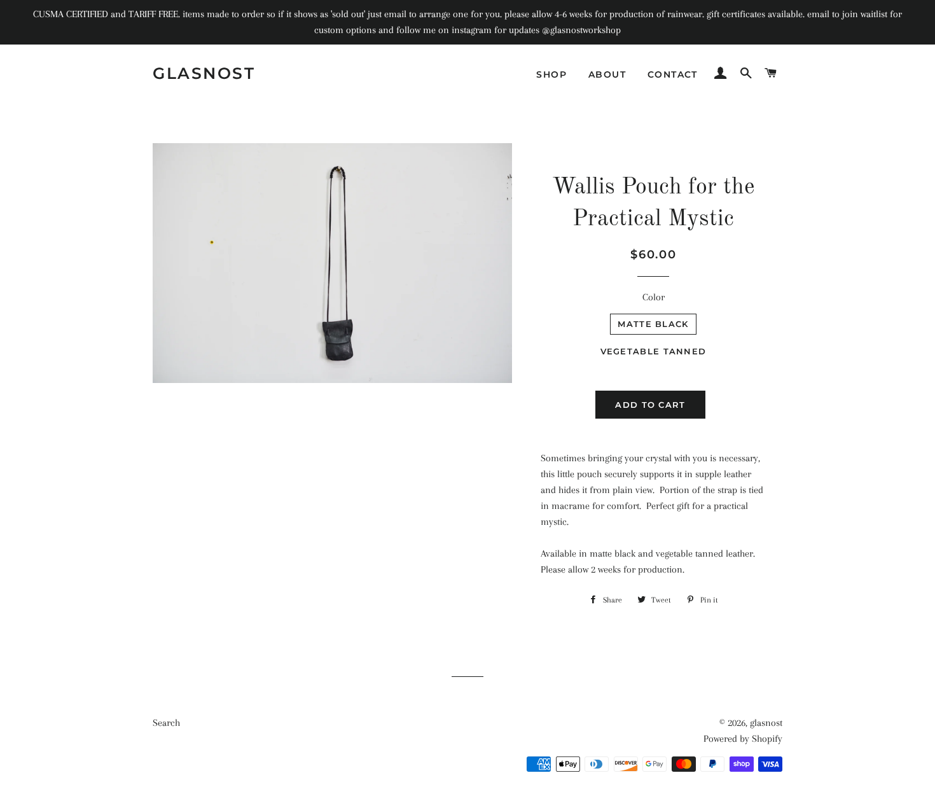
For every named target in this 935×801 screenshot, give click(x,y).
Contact (673, 74)
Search (166, 722)
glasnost (204, 73)
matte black (653, 324)
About (607, 74)
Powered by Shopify (742, 738)
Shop (551, 74)
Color (653, 297)
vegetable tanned (653, 351)
